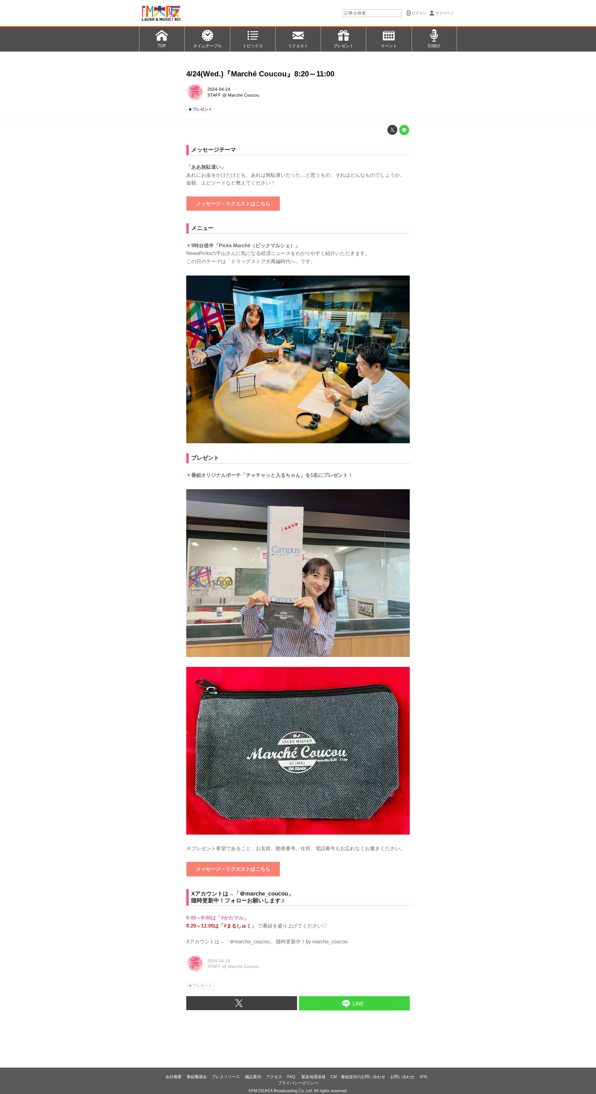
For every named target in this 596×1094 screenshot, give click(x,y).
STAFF (214, 95)
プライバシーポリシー (298, 1083)
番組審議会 (197, 1076)
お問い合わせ (402, 1076)
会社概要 (173, 1076)
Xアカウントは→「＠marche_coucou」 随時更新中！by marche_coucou (267, 941)
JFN (423, 1076)
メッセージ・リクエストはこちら (233, 203)
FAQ (291, 1076)
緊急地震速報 (313, 1076)
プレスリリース (226, 1076)
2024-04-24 (218, 89)
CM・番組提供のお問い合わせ (358, 1076)
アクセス (274, 1076)
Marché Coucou (243, 95)
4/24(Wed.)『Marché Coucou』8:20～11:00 (260, 74)
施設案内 (253, 1076)
